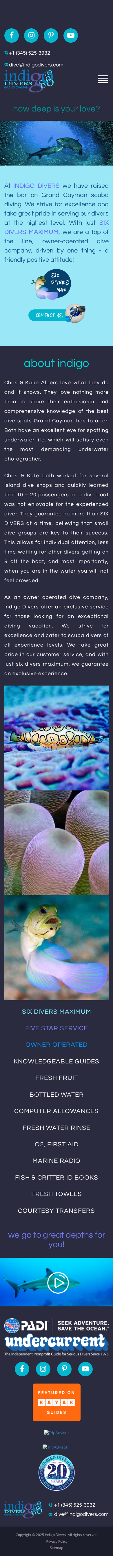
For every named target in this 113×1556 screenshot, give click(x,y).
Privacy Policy (57, 1541)
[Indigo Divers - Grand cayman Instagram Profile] (31, 35)
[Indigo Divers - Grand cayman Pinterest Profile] (51, 35)
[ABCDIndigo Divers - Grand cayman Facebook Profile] (22, 1369)
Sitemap (56, 1547)
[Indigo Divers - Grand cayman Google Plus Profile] (70, 35)
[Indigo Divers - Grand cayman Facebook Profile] (11, 35)
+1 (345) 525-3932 (29, 53)
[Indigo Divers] (29, 81)
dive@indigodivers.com (36, 65)
